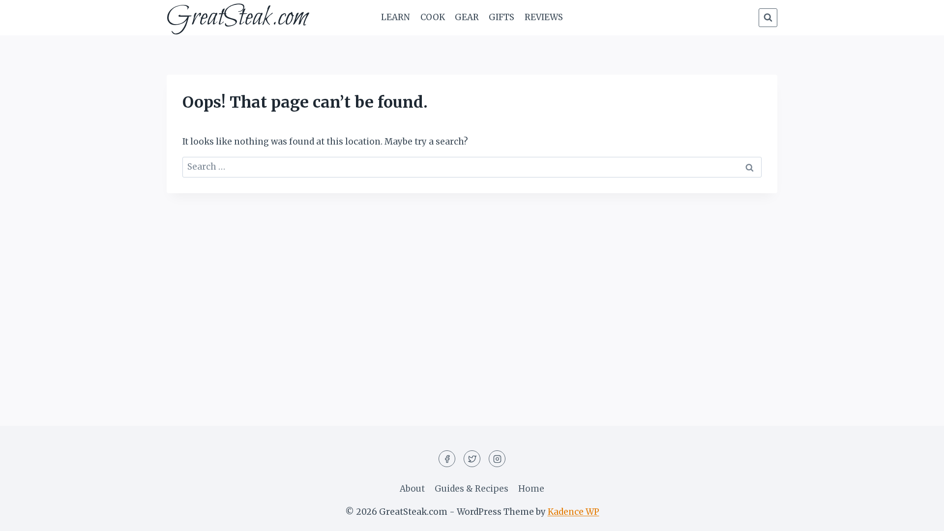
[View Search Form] (768, 17)
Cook (432, 17)
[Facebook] (447, 458)
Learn (395, 17)
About (412, 488)
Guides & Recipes (471, 488)
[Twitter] (472, 458)
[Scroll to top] (919, 516)
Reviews (544, 17)
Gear (467, 17)
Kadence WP (573, 511)
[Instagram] (497, 458)
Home (531, 488)
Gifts (501, 17)
